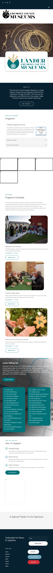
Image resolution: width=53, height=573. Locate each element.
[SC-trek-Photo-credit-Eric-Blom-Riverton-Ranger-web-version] (44, 159)
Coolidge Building (37, 418)
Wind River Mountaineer (39, 407)
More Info (11, 257)
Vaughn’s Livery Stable (38, 390)
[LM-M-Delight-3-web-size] (26, 159)
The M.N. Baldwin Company (14, 409)
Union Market (10, 429)
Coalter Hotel (35, 392)
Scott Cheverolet (37, 411)
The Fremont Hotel (11, 398)
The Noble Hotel (11, 400)
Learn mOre (12, 472)
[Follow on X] (5, 2)
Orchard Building (36, 403)
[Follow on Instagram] (7, 2)
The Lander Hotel (11, 394)
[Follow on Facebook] (3, 2)
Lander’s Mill (9, 390)
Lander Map (9, 379)
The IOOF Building (11, 392)
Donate (7, 561)
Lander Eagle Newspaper (14, 427)
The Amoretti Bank (12, 411)
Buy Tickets (26, 103)
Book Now (33, 562)
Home (6, 551)
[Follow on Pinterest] (10, 2)
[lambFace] (8, 159)
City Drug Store (36, 398)
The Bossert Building (12, 396)
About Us (7, 554)
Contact (7, 556)
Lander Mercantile (37, 420)
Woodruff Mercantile (38, 405)
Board (6, 566)
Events (7, 563)
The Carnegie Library (12, 403)
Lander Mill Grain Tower (39, 400)
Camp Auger (36, 422)
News (6, 559)
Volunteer (34, 557)
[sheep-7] (8, 171)
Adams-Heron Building (38, 409)
